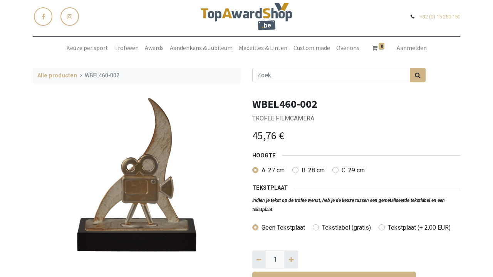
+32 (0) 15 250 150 (440, 17)
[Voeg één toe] (291, 259)
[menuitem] (87, 47)
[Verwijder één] (259, 259)
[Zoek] (418, 75)
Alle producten (57, 75)
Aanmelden (412, 48)
